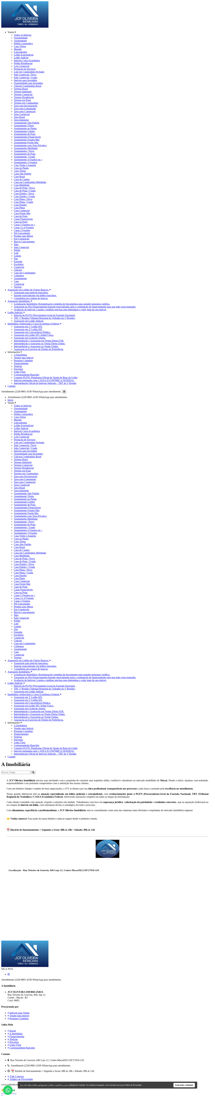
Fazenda (18, 261)
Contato (11, 386)
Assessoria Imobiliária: (19, 301)
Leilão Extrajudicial (23, 54)
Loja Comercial (21, 66)
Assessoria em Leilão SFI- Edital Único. (34, 335)
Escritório (18, 264)
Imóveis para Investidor (25, 80)
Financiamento (21, 363)
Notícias (18, 366)
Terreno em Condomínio (26, 103)
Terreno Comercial (23, 94)
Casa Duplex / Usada (24, 196)
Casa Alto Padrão (22, 173)
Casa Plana (19, 207)
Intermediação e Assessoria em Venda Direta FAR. (39, 340)
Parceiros (18, 369)
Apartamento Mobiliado (26, 148)
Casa (16, 281)
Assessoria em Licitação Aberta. (30, 338)
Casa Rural (19, 176)
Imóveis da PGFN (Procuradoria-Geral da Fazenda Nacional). (44, 315)
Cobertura (19, 275)
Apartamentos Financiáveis (27, 137)
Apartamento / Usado (24, 156)
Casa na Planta (21, 168)
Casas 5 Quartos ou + (24, 224)
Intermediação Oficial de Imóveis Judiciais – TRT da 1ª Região (45, 383)
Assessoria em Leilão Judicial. (29, 321)
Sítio (16, 244)
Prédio (17, 250)
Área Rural (19, 117)
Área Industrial (21, 120)
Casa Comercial (22, 210)
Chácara (18, 270)
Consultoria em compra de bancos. (31, 298)
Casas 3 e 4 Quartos (24, 227)
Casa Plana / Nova (23, 199)
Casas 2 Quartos (22, 230)
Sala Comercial (21, 247)
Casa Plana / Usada (23, 202)
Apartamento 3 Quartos (25, 162)
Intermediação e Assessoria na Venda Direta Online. (39, 343)
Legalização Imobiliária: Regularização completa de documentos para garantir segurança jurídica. (62, 304)
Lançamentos (20, 52)
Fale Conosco (16, 1076)
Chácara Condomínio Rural (27, 86)
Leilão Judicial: (15, 312)
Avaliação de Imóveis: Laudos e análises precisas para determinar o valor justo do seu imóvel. (60, 309)
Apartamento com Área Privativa (30, 145)
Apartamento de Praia (24, 134)
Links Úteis (19, 372)
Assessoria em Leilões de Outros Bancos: (28, 289)
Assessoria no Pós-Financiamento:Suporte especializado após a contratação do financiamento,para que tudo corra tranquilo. (75, 306)
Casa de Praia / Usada (25, 190)
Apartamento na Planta (25, 128)
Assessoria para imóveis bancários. (31, 292)
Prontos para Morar (23, 236)
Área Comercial (22, 114)
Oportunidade (21, 37)
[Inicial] (24, 26)
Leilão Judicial (21, 57)
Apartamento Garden (24, 131)
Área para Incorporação (25, 105)
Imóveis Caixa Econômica (27, 60)
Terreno (18, 287)
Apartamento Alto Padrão (26, 122)
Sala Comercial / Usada (25, 77)
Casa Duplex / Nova (24, 193)
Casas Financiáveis (23, 219)
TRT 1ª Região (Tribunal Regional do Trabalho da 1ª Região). (44, 318)
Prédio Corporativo (23, 43)
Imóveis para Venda (19, 1013)
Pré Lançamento (22, 233)
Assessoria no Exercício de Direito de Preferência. (39, 349)
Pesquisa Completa (23, 360)
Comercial (19, 267)
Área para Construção (25, 111)
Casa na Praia (20, 221)
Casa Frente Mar (22, 213)
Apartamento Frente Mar (26, 142)
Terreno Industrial (22, 91)
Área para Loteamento (25, 108)
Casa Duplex (20, 204)
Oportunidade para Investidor (28, 83)
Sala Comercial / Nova (25, 74)
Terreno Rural (21, 88)
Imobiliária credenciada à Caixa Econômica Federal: (34, 323)
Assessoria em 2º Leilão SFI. (28, 329)
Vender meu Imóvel (23, 357)
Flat (16, 258)
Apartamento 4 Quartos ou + (28, 159)
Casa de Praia (20, 216)
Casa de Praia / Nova (24, 188)
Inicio (10, 400)
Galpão (17, 255)
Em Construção (21, 238)
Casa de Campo (22, 179)
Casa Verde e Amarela (25, 165)
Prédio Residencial (23, 63)
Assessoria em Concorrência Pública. (32, 332)
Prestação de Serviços (24, 69)
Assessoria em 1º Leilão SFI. (28, 326)
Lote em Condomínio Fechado (29, 71)
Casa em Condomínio (24, 272)
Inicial (12, 1030)
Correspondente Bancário (26, 374)
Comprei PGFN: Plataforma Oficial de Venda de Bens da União (45, 377)
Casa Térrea (20, 46)
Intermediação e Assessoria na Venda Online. (36, 346)
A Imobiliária (20, 355)
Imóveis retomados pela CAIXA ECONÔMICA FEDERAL (44, 380)
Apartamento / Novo (24, 151)
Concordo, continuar (184, 1085)
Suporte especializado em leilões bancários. (35, 295)
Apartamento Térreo (24, 125)
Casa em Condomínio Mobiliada (30, 182)
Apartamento (20, 40)
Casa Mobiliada (21, 185)
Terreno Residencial (24, 97)
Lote (16, 253)
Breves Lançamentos (24, 241)
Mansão (18, 49)
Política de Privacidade (21, 1079)
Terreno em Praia (22, 100)
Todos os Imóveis (22, 35)
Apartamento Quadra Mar (27, 139)
